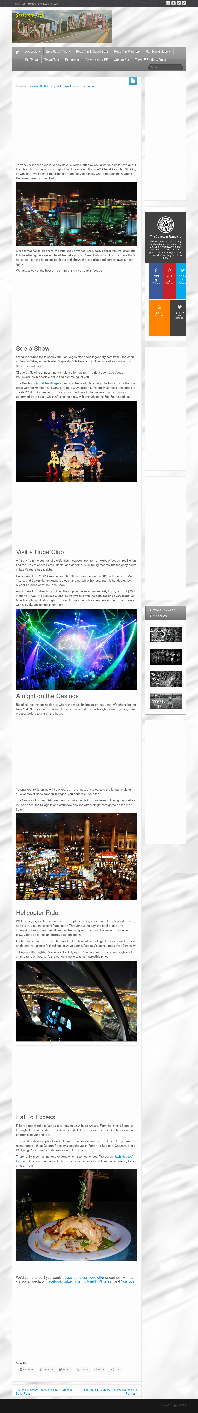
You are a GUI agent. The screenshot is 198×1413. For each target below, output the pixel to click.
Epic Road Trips (57, 51)
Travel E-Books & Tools (150, 59)
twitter (68, 1281)
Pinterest (105, 1281)
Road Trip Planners (127, 51)
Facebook (54, 1281)
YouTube (128, 1281)
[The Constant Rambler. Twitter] (184, 3)
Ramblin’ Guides (157, 51)
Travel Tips (51, 59)
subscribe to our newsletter (83, 1277)
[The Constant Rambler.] (62, 26)
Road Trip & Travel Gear (92, 51)
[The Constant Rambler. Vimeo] (179, 3)
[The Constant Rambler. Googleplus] (168, 3)
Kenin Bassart (63, 86)
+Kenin (80, 1281)
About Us (31, 51)
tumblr (92, 1281)
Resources (72, 59)
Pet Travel (31, 59)
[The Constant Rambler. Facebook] (173, 3)
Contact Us (121, 59)
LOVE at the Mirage (46, 383)
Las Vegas (88, 86)
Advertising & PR (97, 59)
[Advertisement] (76, 127)
